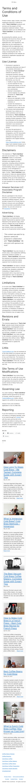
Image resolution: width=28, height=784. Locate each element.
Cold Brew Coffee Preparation (10, 766)
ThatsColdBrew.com (8, 351)
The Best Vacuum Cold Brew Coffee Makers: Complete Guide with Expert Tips (13, 578)
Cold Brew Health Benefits (9, 768)
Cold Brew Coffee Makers (9, 761)
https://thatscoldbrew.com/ (13, 142)
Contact (18, 417)
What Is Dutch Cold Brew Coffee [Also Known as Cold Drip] (14, 729)
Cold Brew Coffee (7, 759)
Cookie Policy (14, 779)
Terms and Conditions (18, 776)
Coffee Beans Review (8, 754)
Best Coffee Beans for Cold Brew (13, 672)
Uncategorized (6, 771)
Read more (20, 498)
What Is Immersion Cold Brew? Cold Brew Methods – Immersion (13, 522)
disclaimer (7, 208)
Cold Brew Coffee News (9, 763)
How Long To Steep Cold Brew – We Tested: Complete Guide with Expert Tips (13, 472)
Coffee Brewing (6, 756)
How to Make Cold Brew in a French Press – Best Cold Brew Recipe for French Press (13, 623)
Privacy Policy (7, 776)
